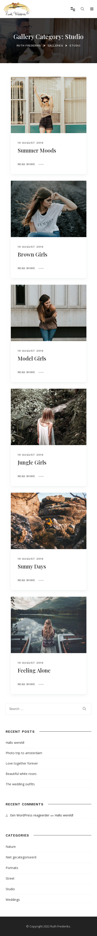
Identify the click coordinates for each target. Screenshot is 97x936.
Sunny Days (32, 566)
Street (10, 878)
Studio (10, 889)
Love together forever (22, 763)
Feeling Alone (34, 670)
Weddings (13, 899)
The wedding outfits (20, 784)
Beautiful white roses (21, 774)
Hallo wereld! (15, 742)
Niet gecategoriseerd (21, 857)
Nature (11, 846)
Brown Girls (32, 254)
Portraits (12, 868)
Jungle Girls (32, 462)
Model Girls (32, 358)
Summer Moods (37, 150)
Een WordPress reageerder (29, 815)
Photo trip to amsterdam (24, 753)
